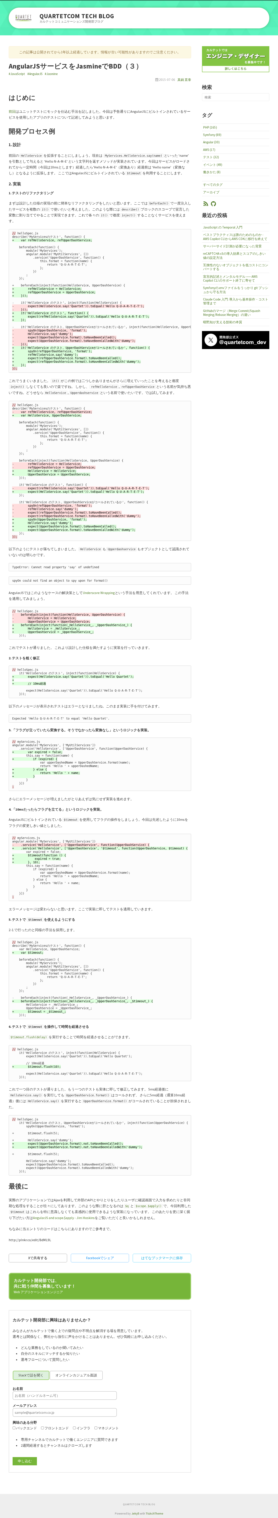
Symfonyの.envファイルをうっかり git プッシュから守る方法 (235, 290)
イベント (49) (212, 165)
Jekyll (135, 1513)
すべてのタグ (213, 185)
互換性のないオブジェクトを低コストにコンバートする (235, 267)
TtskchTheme (154, 1513)
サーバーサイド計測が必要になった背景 (232, 246)
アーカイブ (211, 192)
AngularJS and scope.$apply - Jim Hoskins (64, 1218)
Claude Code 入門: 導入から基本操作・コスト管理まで (235, 301)
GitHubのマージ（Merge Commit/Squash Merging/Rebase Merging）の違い (231, 313)
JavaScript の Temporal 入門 (222, 227)
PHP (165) (210, 127)
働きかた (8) (211, 172)
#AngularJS (35, 74)
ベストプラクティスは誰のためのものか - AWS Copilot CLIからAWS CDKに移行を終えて (235, 237)
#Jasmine (51, 74)
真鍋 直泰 (184, 80)
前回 (12, 111)
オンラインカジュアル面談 (76, 1375)
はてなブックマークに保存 (162, 1258)
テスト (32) (211, 157)
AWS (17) (209, 150)
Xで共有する (37, 1258)
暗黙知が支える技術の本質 (222, 322)
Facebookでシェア (100, 1258)
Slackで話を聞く (31, 1375)
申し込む (25, 1461)
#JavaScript (17, 74)
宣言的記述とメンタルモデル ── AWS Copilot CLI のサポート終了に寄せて (230, 278)
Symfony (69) (212, 135)
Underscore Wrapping (99, 593)
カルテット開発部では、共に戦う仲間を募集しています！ (45, 1286)
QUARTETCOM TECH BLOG (77, 16)
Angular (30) (211, 142)
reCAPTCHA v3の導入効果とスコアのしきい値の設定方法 (234, 255)
